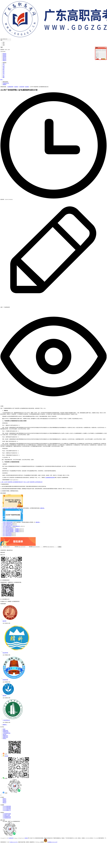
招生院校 (4, 56)
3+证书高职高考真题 (7, 813)
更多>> (1, 79)
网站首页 (4, 53)
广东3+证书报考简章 (7, 808)
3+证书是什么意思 (6, 815)
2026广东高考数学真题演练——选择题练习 (11, 530)
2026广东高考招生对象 (7, 527)
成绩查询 (4, 84)
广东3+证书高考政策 (7, 806)
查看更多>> (5, 724)
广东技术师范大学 (6, 720)
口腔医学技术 (5, 730)
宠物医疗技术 (5, 735)
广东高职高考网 (10, 86)
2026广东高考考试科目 (7, 534)
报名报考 (4, 55)
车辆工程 (4, 734)
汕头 (3, 73)
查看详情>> (42, 508)
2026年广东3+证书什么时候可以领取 (10, 508)
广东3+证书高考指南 (7, 807)
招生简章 (27, 86)
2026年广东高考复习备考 (7, 524)
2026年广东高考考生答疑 (7, 522)
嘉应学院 (4, 695)
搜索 (1, 47)
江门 (3, 74)
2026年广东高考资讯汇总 (7, 523)
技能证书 (4, 60)
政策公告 (4, 59)
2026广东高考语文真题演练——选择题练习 (11, 531)
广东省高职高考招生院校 (50, 477)
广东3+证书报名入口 (7, 810)
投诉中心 (4, 798)
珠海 (3, 66)
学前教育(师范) (6, 731)
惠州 (3, 72)
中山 (3, 70)
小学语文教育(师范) (6, 733)
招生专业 (4, 57)
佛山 (3, 69)
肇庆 (3, 77)
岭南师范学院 (5, 679)
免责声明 (4, 801)
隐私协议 (4, 802)
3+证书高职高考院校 (7, 817)
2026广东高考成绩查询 (7, 532)
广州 (3, 65)
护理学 (4, 729)
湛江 (3, 76)
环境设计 (4, 738)
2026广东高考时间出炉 (7, 535)
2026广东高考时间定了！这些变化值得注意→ (12, 526)
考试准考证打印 (6, 83)
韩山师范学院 (5, 652)
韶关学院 (4, 621)
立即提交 (59, 546)
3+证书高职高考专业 (7, 816)
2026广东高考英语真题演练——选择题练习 (11, 528)
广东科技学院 (21, 86)
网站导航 (26, 838)
